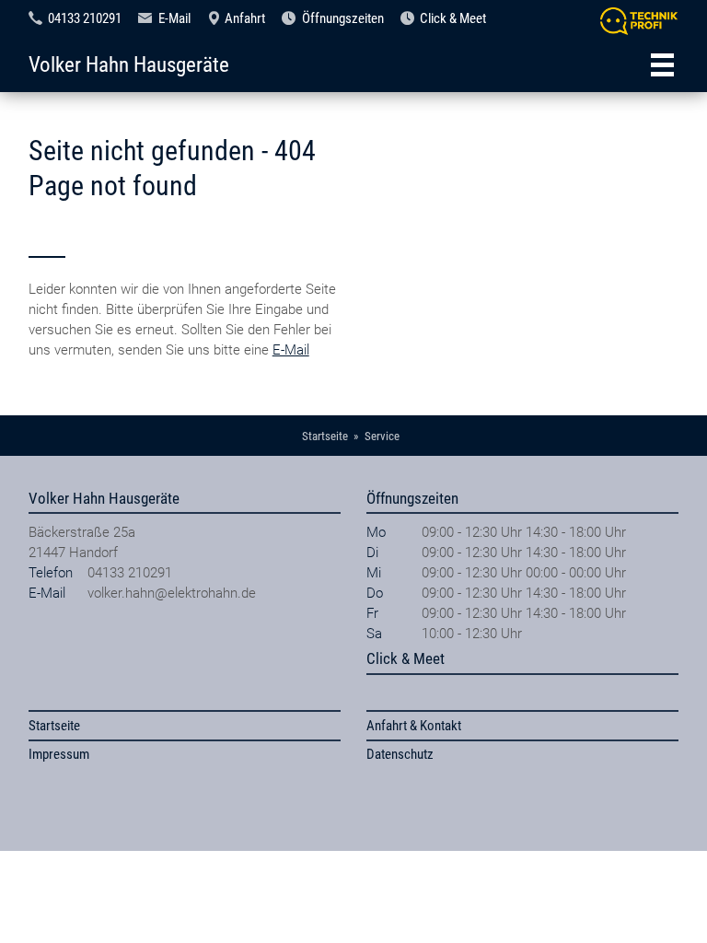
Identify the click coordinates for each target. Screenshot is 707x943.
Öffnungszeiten (343, 18)
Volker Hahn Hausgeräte (129, 64)
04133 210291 (85, 18)
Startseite (54, 725)
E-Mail (174, 18)
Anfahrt (245, 18)
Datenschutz (400, 754)
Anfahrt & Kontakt (413, 725)
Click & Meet (453, 18)
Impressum (59, 754)
